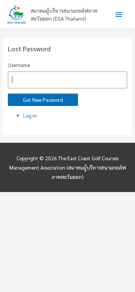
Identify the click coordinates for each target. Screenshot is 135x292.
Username (19, 64)
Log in (30, 115)
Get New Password (43, 99)
